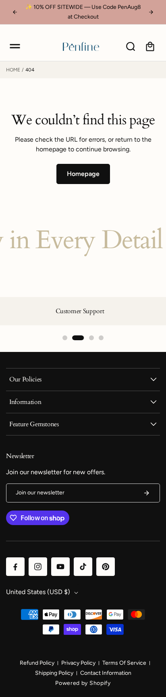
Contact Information (105, 673)
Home (13, 70)
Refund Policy (37, 662)
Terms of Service (124, 662)
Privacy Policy (78, 662)
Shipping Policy (54, 673)
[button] (15, 46)
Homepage (83, 174)
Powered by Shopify (83, 683)
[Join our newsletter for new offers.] (147, 493)
